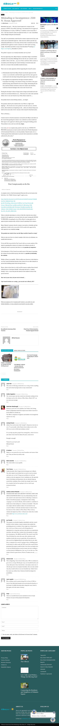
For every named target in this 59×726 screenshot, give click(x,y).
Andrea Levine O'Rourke (12, 491)
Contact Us (4, 664)
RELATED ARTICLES (7, 350)
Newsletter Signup (6, 667)
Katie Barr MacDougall (12, 406)
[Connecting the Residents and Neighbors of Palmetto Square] (29, 685)
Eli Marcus (42, 28)
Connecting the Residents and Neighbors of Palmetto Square (29, 692)
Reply (7, 389)
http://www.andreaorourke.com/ (19, 513)
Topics (6, 12)
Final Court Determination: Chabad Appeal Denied (31, 329)
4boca (30, 8)
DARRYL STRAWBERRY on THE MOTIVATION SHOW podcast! (6, 364)
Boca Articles (15, 8)
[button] (56, 8)
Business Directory (6, 662)
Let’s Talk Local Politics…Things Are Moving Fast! (29, 676)
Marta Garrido (10, 460)
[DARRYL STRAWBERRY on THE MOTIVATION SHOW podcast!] (6, 358)
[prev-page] (2, 374)
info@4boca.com (26, 718)
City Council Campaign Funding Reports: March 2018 (32, 356)
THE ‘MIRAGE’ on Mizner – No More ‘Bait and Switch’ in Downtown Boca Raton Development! (19, 367)
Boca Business (24, 8)
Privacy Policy (4, 658)
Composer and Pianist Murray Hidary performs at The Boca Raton (48, 52)
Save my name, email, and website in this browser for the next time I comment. (20, 634)
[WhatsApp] (13, 319)
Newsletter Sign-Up (37, 8)
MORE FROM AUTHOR (19, 350)
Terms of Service (5, 660)
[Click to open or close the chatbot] (53, 720)
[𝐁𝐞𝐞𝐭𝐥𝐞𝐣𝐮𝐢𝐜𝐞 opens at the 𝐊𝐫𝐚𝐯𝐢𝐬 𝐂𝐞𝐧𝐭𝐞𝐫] (49, 18)
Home (2, 12)
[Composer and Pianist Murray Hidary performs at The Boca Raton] (49, 44)
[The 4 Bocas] (29, 657)
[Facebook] (2, 319)
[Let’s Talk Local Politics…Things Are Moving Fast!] (29, 670)
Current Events (7, 8)
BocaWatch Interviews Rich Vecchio (8, 329)
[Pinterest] (9, 319)
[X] (6, 319)
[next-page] (4, 374)
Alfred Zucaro (5, 23)
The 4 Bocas (25, 661)
